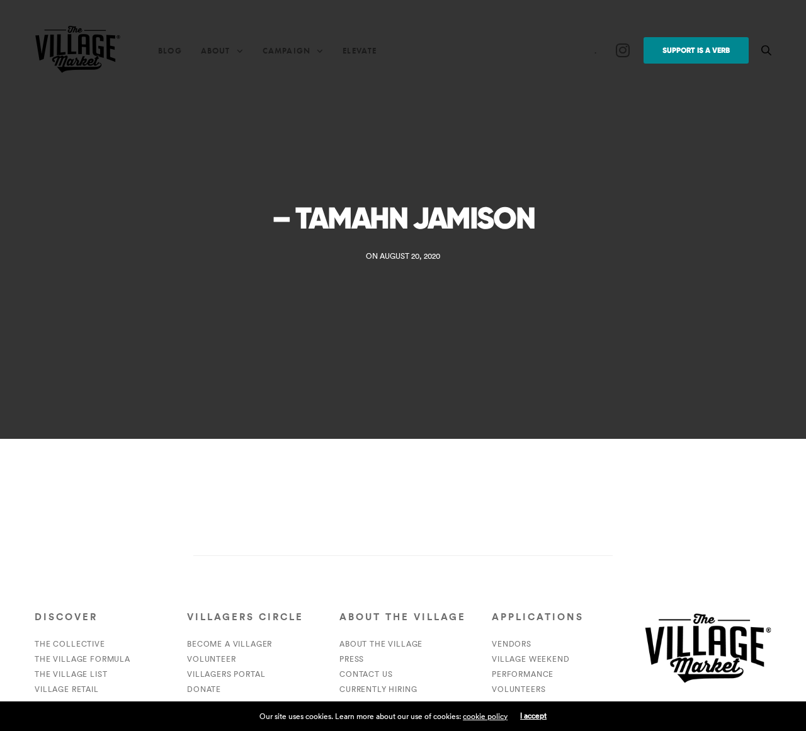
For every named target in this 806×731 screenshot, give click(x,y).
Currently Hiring (378, 689)
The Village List (71, 674)
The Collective (70, 644)
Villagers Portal (226, 674)
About (215, 50)
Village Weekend (531, 659)
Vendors (511, 644)
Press (351, 659)
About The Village (381, 644)
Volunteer (211, 659)
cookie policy (485, 716)
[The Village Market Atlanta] (77, 50)
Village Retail (67, 689)
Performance (522, 674)
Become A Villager (229, 644)
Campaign (286, 50)
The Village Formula (82, 659)
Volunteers (518, 689)
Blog (170, 50)
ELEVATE (360, 50)
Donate (204, 689)
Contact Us (365, 674)
